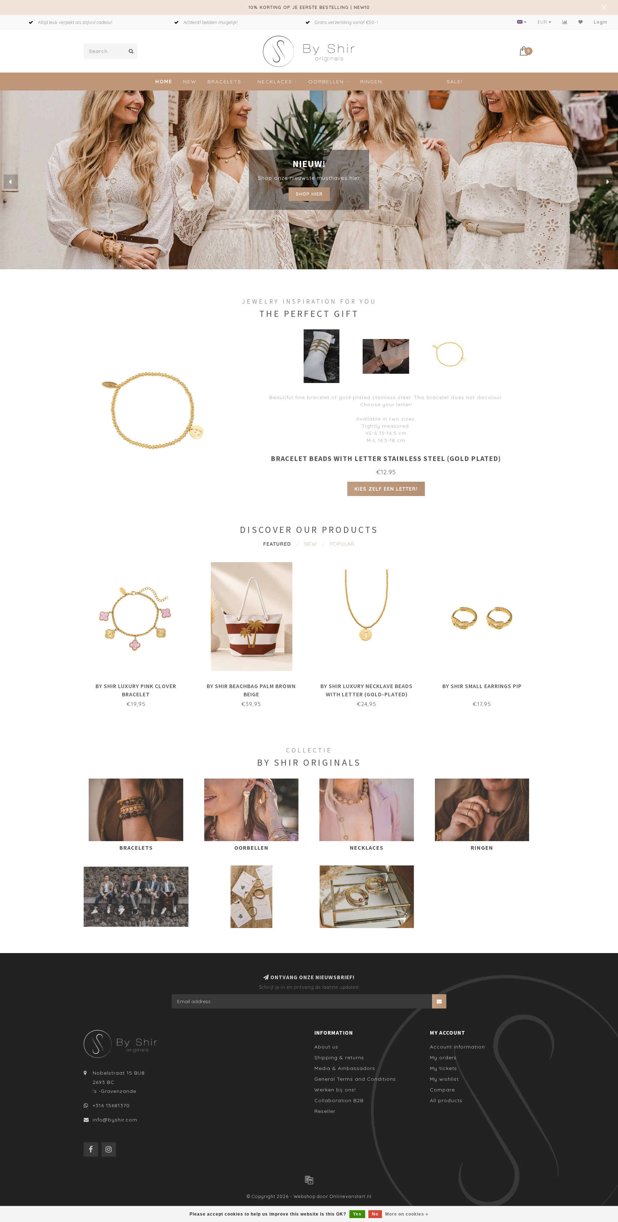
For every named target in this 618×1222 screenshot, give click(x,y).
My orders (443, 1057)
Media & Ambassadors (344, 1068)
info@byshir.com (115, 1120)
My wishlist (444, 1079)
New (190, 81)
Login (600, 22)
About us (326, 1047)
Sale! (455, 81)
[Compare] (565, 22)
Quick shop (139, 684)
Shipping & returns (339, 1057)
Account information (457, 1047)
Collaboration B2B (339, 1100)
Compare (442, 1089)
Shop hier (309, 192)
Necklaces (275, 81)
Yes (357, 1214)
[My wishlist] (580, 22)
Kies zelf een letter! (386, 489)
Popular (342, 544)
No (375, 1214)
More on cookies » (406, 1214)
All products (446, 1100)
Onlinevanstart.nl (351, 1196)
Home (163, 81)
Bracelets (224, 81)
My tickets (443, 1068)
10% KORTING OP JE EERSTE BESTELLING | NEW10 (309, 7)
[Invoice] (309, 1179)
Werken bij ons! (335, 1089)
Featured (277, 544)
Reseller (324, 1111)
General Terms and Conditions (355, 1079)
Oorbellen (326, 81)
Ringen (371, 81)
